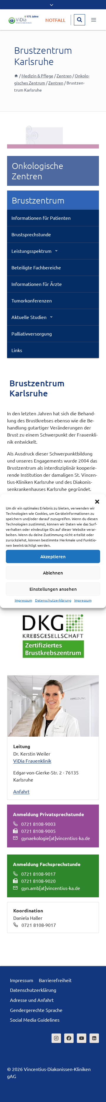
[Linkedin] (94, 1038)
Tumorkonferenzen (31, 300)
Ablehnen (53, 573)
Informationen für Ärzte (36, 284)
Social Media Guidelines (34, 1020)
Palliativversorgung (31, 333)
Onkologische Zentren (37, 170)
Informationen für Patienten (41, 218)
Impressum (23, 600)
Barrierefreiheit (55, 980)
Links (16, 350)
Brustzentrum (38, 200)
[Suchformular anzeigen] (79, 19)
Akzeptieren (53, 556)
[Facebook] (69, 1038)
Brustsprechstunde (31, 234)
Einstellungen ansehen (53, 589)
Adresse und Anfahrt (32, 1000)
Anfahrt (21, 791)
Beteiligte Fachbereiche (36, 267)
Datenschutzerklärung (53, 600)
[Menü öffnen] (93, 19)
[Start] (16, 75)
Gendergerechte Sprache (36, 1010)
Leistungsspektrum (31, 251)
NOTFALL (55, 20)
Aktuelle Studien (29, 317)
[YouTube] (81, 1038)
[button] (97, 501)
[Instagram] (56, 1038)
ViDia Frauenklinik (32, 761)
